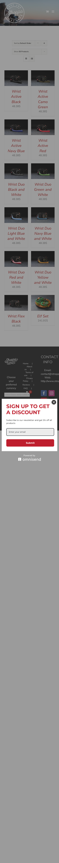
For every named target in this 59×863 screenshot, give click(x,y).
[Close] (53, 402)
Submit (30, 443)
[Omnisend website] (29, 457)
